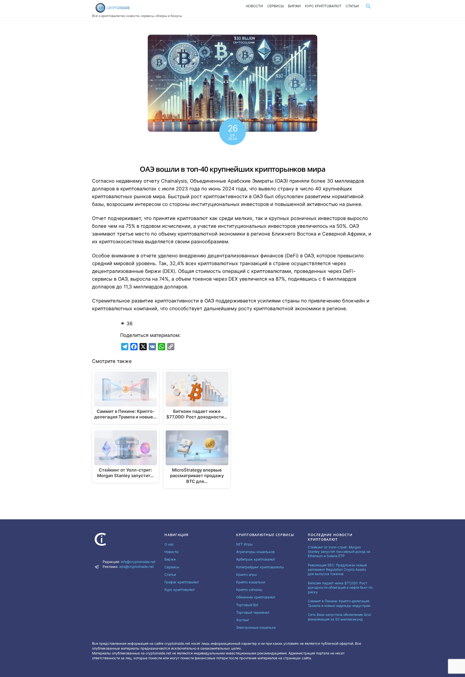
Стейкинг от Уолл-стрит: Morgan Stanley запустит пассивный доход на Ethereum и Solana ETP (339, 551)
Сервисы (275, 6)
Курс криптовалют (323, 6)
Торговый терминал (252, 612)
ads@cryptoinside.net (136, 566)
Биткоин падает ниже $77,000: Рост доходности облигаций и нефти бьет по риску (340, 587)
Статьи (352, 6)
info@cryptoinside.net (138, 562)
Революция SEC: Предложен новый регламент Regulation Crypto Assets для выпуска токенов (337, 569)
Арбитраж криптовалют (255, 559)
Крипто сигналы (249, 589)
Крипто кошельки (250, 582)
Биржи (294, 6)
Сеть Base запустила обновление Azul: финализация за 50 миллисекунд (340, 616)
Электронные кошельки (256, 627)
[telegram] (97, 566)
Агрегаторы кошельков (255, 552)
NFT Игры (244, 544)
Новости (254, 6)
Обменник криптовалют (255, 597)
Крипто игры (246, 574)
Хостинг (242, 620)
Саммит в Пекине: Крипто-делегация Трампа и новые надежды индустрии (339, 603)
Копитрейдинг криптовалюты (260, 567)
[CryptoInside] (112, 11)
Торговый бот (247, 605)
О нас (169, 544)
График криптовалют (181, 582)
